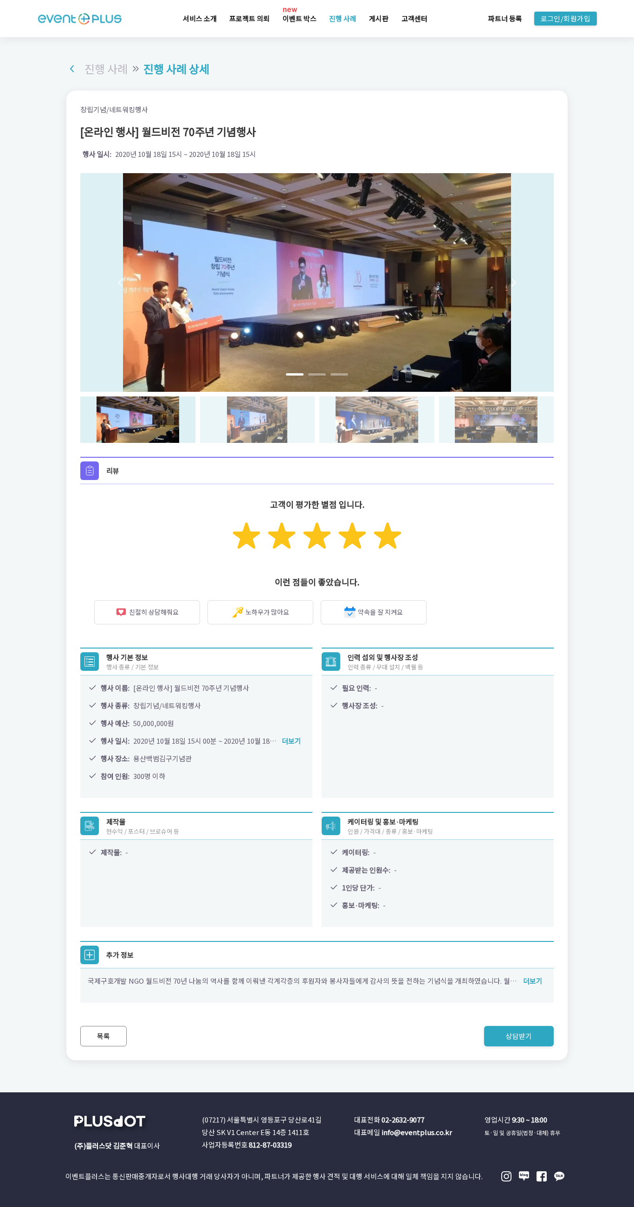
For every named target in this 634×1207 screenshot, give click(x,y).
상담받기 (518, 1036)
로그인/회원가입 (565, 18)
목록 (103, 1036)
